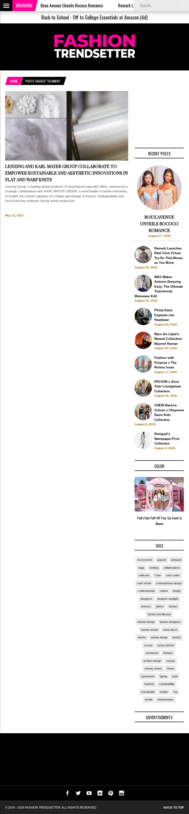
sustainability (166, 683)
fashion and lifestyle (159, 614)
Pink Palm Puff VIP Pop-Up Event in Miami (159, 520)
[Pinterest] (110, 794)
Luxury (148, 645)
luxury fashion (166, 645)
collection (144, 575)
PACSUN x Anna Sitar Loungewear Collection (167, 386)
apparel (161, 559)
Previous (125, 502)
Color (158, 575)
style (175, 676)
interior (142, 637)
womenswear (165, 699)
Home (14, 80)
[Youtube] (89, 794)
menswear (152, 652)
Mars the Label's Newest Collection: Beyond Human (168, 339)
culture (164, 590)
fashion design (146, 621)
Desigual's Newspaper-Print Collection (166, 438)
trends (149, 699)
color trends (144, 583)
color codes (173, 575)
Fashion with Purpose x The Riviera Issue (165, 362)
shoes (170, 668)
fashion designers (170, 621)
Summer (149, 683)
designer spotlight (167, 598)
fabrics (160, 606)
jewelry (177, 637)
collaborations (171, 567)
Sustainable (148, 691)
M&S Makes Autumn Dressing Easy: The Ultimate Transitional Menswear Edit (159, 286)
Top (175, 691)
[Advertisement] (159, 115)
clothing (153, 567)
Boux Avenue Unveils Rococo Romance (61, 5)
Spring (163, 676)
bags (141, 567)
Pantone (168, 652)
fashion (173, 606)
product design (152, 660)
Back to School (55, 17)
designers (146, 598)
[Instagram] (121, 794)
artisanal (176, 559)
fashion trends (149, 629)
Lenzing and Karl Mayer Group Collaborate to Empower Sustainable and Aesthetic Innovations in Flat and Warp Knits (66, 173)
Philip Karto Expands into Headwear (164, 315)
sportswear (148, 676)
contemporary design (169, 583)
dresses (146, 606)
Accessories (144, 559)
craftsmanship (146, 590)
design (177, 590)
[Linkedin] (99, 794)
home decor (170, 629)
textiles (164, 691)
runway (170, 660)
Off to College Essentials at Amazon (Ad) (110, 17)
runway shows (153, 668)
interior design (159, 637)
